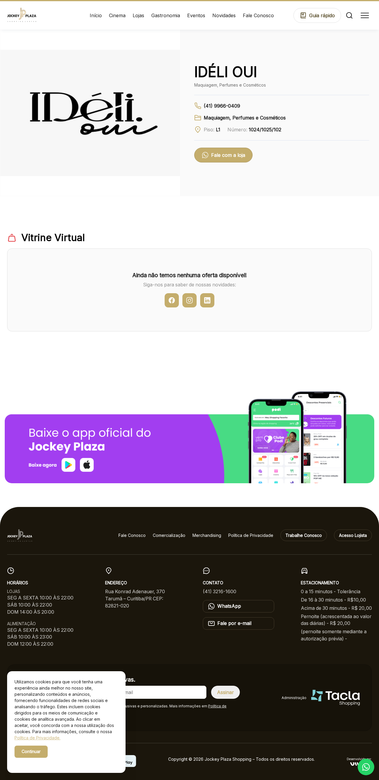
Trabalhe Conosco (303, 535)
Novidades (224, 15)
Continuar (31, 751)
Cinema (117, 15)
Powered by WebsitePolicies (40, 762)
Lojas (138, 15)
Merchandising (206, 535)
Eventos (196, 15)
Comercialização (169, 535)
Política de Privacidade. (37, 737)
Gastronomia (165, 15)
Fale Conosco (258, 15)
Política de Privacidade (250, 535)
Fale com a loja (228, 155)
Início (96, 15)
